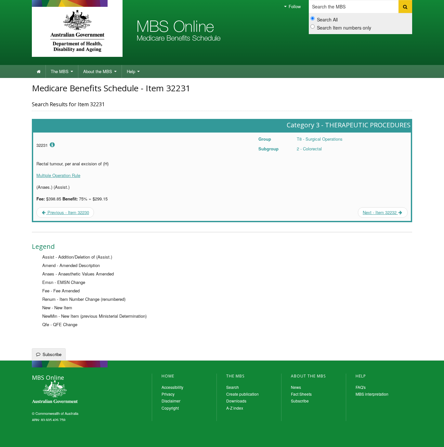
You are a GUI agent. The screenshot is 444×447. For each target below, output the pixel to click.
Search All (327, 19)
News (296, 387)
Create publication (242, 394)
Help (132, 71)
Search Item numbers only (344, 27)
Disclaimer (171, 400)
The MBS (60, 71)
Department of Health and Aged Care (77, 31)
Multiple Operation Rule (58, 175)
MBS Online (72, 392)
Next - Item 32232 (380, 212)
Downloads (236, 400)
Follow (294, 6)
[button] (430, 437)
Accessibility (172, 387)
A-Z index (234, 408)
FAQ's (361, 387)
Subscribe (52, 354)
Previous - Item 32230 (67, 212)
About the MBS (98, 71)
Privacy (168, 394)
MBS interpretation (372, 394)
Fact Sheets (301, 394)
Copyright (170, 408)
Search (232, 387)
